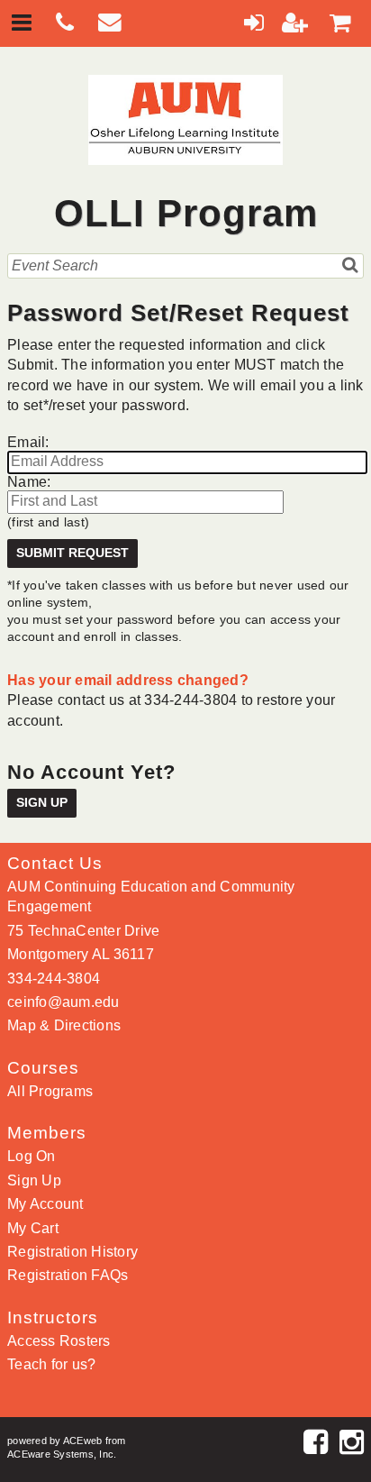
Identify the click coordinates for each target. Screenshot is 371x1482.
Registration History (72, 1251)
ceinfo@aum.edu (63, 1002)
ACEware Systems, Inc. (61, 1454)
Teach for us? (51, 1364)
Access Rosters (59, 1341)
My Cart (33, 1228)
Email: (28, 442)
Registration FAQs (67, 1275)
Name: (28, 481)
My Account (45, 1204)
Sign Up (42, 803)
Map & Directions (64, 1025)
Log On (31, 1156)
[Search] (350, 265)
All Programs (50, 1091)
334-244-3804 (53, 978)
